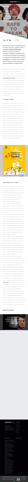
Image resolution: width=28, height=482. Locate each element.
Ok (18, 479)
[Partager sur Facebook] (7, 40)
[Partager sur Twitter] (10, 40)
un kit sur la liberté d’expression (12, 49)
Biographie (18, 429)
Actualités (6, 6)
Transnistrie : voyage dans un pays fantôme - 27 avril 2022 (9, 446)
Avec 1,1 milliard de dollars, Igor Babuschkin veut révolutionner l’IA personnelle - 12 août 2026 (9, 464)
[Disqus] (14, 353)
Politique (17, 431)
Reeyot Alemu (6, 282)
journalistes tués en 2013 (9, 78)
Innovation (18, 428)
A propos (17, 432)
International (18, 426)
